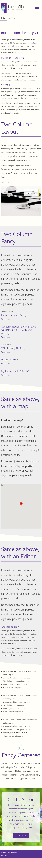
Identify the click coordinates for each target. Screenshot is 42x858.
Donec (15, 42)
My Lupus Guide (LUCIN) (15, 371)
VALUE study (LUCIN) (13, 348)
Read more (5, 182)
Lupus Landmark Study (14, 315)
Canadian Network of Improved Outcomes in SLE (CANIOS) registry (18, 330)
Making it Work (9, 359)
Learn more (21, 835)
